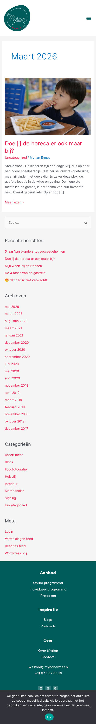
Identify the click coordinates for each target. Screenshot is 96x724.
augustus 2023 (16, 321)
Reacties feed (15, 546)
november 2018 (16, 414)
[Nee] (90, 707)
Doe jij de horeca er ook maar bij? (30, 259)
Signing (10, 498)
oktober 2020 (15, 349)
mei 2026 (12, 307)
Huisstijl (10, 476)
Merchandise (14, 491)
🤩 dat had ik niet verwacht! (26, 280)
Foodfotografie (16, 469)
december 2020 (17, 342)
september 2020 (17, 357)
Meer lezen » (14, 202)
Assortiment (14, 455)
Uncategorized (16, 157)
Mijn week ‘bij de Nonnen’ (24, 266)
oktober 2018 (14, 421)
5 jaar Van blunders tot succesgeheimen (35, 251)
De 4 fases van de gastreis (25, 273)
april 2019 (12, 393)
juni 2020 (12, 364)
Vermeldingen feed (19, 539)
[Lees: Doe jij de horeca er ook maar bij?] (48, 106)
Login (9, 531)
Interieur (11, 484)
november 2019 (16, 385)
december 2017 (16, 428)
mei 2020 (12, 371)
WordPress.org (16, 553)
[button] (89, 18)
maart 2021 (13, 328)
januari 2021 (14, 335)
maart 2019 (13, 400)
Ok (49, 717)
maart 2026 (14, 314)
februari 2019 (15, 407)
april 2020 (12, 378)
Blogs (9, 462)
